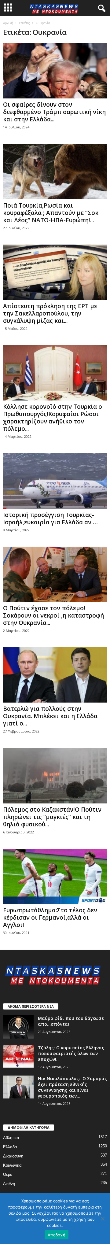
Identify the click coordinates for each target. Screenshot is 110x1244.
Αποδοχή (56, 1234)
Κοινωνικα (12, 1165)
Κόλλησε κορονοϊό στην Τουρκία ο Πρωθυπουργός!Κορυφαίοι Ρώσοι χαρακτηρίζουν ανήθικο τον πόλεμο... (52, 418)
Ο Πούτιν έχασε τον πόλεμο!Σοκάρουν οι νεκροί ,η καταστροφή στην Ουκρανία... (53, 615)
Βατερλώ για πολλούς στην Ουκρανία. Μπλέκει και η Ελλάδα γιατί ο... (50, 716)
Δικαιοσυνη (13, 1156)
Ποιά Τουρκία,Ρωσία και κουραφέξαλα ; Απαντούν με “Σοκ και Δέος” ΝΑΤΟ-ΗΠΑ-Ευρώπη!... (50, 212)
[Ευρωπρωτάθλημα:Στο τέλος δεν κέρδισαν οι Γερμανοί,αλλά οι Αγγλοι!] (55, 876)
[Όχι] (102, 1219)
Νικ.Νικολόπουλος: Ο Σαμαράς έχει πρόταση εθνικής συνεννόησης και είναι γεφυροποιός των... (72, 1087)
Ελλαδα (10, 1147)
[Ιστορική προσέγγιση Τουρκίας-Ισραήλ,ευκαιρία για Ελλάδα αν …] (55, 480)
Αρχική (8, 23)
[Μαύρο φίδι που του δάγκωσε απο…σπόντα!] (18, 1027)
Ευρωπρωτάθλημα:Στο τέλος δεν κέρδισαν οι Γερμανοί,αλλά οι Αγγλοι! (50, 917)
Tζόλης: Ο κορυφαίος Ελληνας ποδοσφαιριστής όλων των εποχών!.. (71, 1053)
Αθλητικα (11, 1137)
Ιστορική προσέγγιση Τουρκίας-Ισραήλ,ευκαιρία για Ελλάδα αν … (50, 518)
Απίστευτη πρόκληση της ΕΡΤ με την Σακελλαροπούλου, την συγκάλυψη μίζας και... (50, 313)
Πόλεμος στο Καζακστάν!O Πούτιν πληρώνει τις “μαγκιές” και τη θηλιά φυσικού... (52, 817)
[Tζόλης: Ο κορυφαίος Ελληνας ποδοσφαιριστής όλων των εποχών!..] (18, 1056)
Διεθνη (9, 1183)
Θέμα (8, 1174)
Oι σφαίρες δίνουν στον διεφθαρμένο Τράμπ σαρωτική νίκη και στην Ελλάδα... (54, 112)
